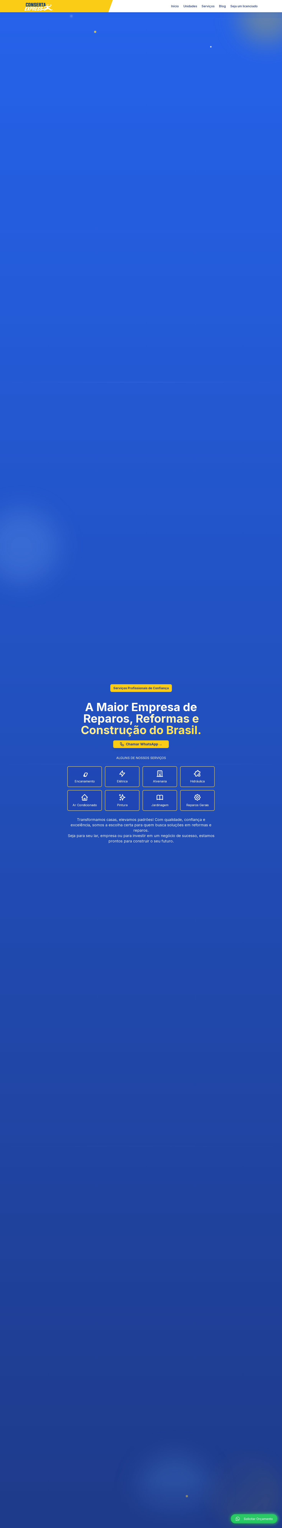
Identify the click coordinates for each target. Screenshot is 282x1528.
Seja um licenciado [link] (244, 6)
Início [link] (175, 6)
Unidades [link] (190, 6)
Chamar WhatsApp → (144, 744)
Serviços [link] (208, 6)
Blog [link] (222, 6)
